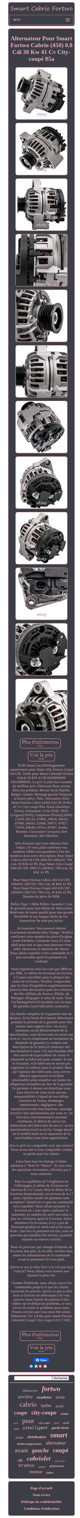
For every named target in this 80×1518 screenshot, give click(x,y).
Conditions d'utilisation (41, 1509)
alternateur (56, 1442)
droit (56, 1422)
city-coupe (43, 1412)
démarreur (30, 1391)
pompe (19, 1437)
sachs (66, 1422)
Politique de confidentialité (41, 1502)
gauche (40, 1450)
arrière (25, 1396)
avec (16, 1423)
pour (28, 1420)
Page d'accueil (41, 1488)
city (20, 1460)
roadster (44, 1397)
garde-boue (60, 1428)
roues (65, 1414)
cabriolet (38, 1458)
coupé (60, 1450)
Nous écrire (41, 1495)
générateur (57, 1465)
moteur (36, 1471)
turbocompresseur (29, 1443)
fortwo (51, 1389)
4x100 (59, 1406)
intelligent (35, 1428)
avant (21, 1450)
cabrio (28, 1404)
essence (42, 1467)
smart (58, 1435)
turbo (46, 1405)
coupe (20, 1413)
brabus (26, 1465)
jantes (49, 1472)
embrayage (60, 1461)
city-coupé (44, 1422)
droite (60, 1397)
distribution (36, 1437)
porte (16, 1429)
